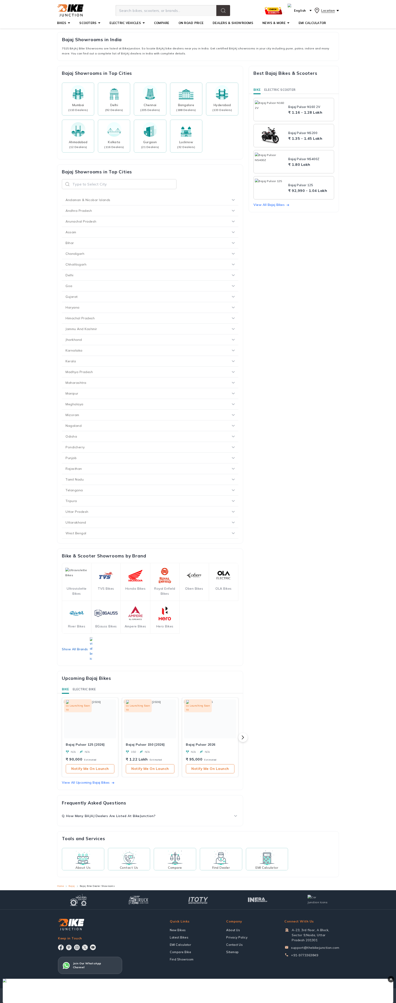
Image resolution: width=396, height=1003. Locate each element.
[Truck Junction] (138, 899)
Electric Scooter (279, 89)
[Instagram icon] (77, 947)
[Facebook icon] (61, 947)
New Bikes (178, 930)
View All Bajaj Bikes (269, 205)
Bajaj (72, 886)
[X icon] (85, 947)
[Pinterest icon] (69, 947)
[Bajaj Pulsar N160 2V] (270, 109)
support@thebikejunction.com (315, 948)
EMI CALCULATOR (312, 23)
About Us (233, 930)
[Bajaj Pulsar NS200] (270, 135)
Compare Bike (180, 952)
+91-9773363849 (304, 955)
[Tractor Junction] (78, 900)
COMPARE (161, 23)
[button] (223, 10)
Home (60, 886)
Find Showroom (182, 959)
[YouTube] (93, 947)
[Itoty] (198, 899)
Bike (65, 689)
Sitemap (232, 952)
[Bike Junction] (70, 10)
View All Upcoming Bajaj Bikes (86, 782)
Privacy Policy (237, 937)
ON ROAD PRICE (191, 23)
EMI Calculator (180, 945)
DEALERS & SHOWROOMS (233, 23)
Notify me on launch (90, 768)
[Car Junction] (317, 900)
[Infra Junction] (258, 900)
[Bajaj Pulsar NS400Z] (270, 162)
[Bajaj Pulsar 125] (270, 188)
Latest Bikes (179, 937)
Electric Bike (84, 689)
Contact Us (234, 945)
